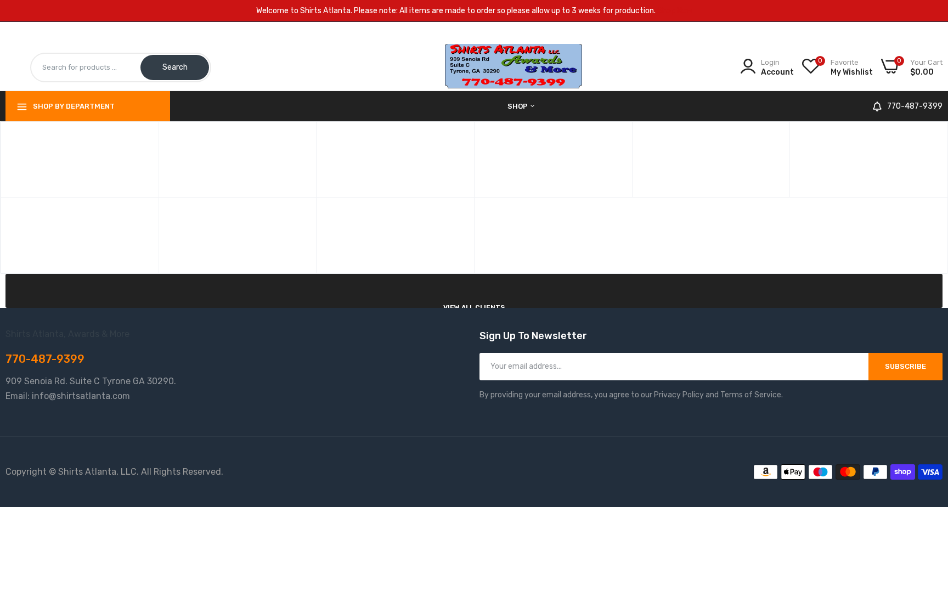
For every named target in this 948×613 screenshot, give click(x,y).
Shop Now (674, 10)
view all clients (474, 307)
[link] (926, 533)
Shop (518, 106)
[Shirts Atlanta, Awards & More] (513, 67)
